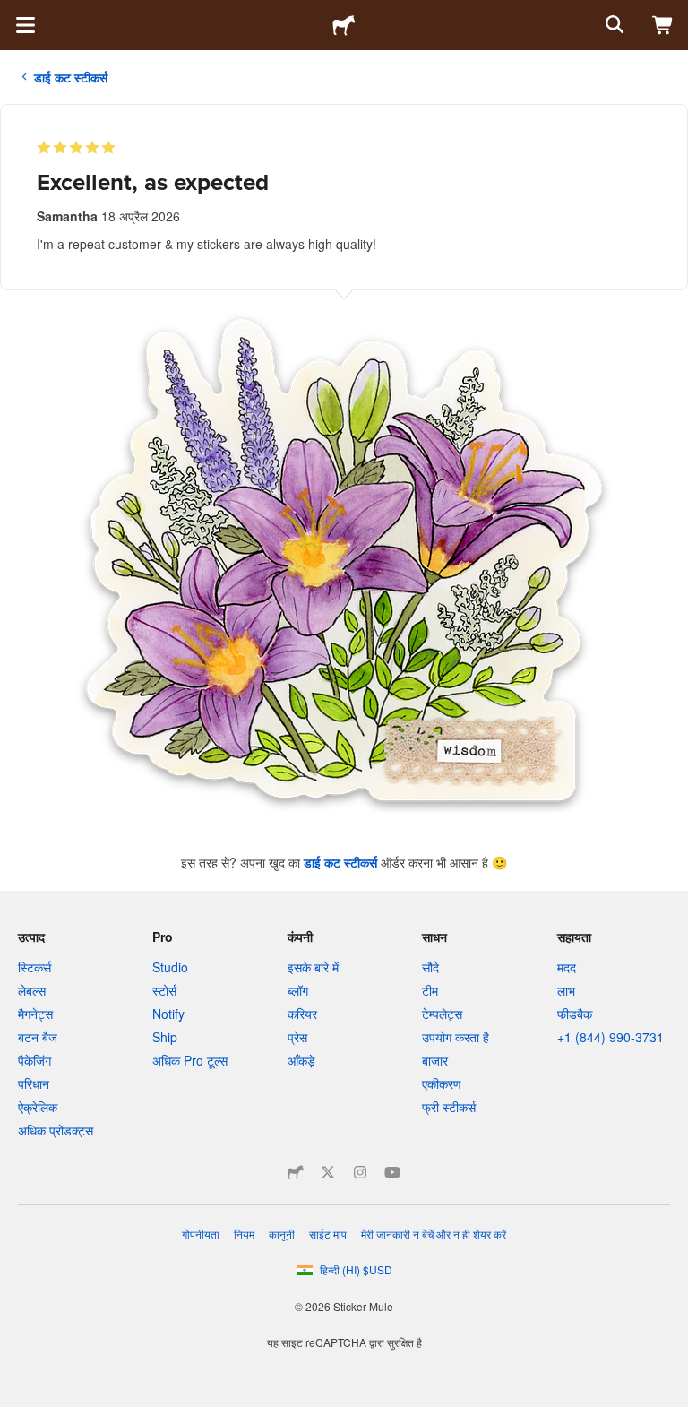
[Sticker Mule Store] (295, 1172)
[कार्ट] (663, 25)
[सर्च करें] (613, 25)
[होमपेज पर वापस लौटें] (344, 25)
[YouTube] (392, 1172)
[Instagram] (360, 1172)
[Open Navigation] (25, 25)
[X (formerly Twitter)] (328, 1172)
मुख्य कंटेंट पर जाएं (13, 13)
